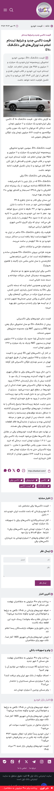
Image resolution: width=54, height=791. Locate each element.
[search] (11, 10)
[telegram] (18, 470)
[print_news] (23, 471)
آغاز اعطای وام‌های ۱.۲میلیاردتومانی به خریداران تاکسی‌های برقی (27, 539)
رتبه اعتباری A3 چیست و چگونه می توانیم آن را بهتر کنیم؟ (27, 668)
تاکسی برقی (14, 480)
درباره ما (32, 768)
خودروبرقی (30, 480)
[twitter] (14, 470)
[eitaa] (12, 761)
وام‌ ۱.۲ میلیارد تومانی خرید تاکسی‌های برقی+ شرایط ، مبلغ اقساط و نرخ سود (28, 531)
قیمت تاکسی (25, 486)
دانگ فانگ (42, 486)
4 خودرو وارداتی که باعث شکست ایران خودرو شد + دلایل (26, 513)
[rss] (49, 761)
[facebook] (9, 470)
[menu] (5, 10)
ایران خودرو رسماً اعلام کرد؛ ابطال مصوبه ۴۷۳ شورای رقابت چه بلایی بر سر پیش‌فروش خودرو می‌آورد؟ (27, 737)
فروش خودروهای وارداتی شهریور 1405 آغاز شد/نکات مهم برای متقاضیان (27, 638)
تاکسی (43, 480)
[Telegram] (34, 761)
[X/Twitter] (26, 761)
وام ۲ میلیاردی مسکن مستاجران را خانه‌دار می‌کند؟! (29, 682)
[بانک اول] (44, 10)
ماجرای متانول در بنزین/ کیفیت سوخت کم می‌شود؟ (29, 726)
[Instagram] (41, 761)
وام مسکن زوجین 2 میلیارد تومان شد (31, 690)
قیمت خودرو (36, 26)
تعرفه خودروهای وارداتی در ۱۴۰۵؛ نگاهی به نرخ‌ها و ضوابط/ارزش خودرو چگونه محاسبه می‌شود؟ (26, 612)
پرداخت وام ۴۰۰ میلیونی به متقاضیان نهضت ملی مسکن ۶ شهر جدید (28, 603)
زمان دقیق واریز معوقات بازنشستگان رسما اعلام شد (27, 630)
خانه (47, 26)
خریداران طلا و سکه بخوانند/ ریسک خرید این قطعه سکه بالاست (28, 621)
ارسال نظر (42, 583)
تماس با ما (22, 768)
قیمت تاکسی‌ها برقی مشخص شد (33, 506)
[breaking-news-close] (51, 788)
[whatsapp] (5, 470)
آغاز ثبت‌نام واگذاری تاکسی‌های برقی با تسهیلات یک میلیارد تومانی (27, 522)
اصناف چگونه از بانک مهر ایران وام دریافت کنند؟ (26, 675)
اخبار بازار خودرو (42, 700)
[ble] (4, 761)
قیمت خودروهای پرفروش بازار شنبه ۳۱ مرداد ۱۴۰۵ (28, 747)
